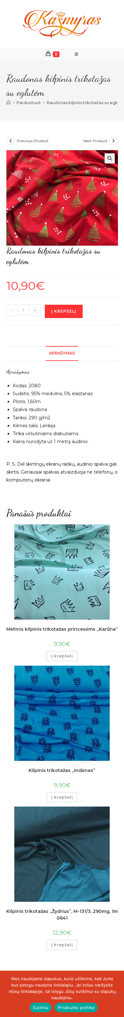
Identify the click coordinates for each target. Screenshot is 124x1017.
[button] (110, 158)
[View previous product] (10, 140)
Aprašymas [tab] (62, 353)
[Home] (8, 102)
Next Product (95, 140)
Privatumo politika (76, 1007)
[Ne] (116, 994)
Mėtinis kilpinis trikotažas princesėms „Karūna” (62, 629)
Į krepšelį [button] (62, 656)
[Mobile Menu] (77, 54)
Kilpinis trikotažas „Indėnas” (62, 770)
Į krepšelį (63, 311)
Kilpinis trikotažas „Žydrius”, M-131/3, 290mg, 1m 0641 (62, 914)
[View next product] (113, 140)
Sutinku (40, 1007)
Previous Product (33, 140)
